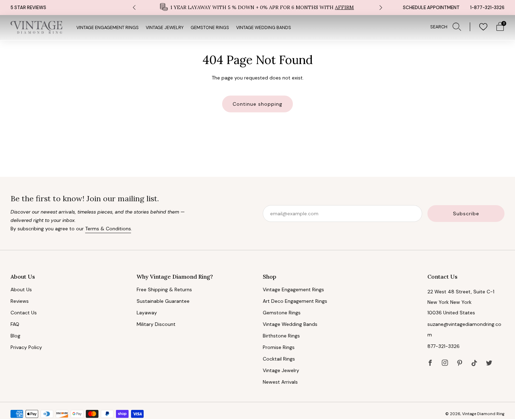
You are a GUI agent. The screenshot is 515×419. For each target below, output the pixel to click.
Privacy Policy (26, 347)
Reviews (20, 301)
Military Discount (156, 324)
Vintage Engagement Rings (107, 27)
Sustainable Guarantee (163, 301)
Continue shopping (257, 104)
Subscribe (466, 213)
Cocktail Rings (279, 359)
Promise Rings (279, 347)
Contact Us (24, 312)
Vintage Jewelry (165, 27)
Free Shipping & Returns (164, 289)
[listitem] (257, 7)
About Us (21, 289)
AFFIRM (344, 7)
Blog (15, 336)
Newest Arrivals (280, 382)
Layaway (147, 312)
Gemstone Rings (210, 27)
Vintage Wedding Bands (263, 27)
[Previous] (134, 7)
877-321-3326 (443, 346)
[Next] (380, 7)
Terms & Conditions (108, 228)
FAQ (15, 324)
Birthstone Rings (281, 336)
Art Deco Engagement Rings (295, 301)
